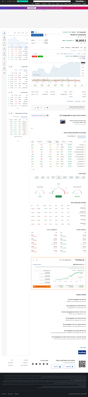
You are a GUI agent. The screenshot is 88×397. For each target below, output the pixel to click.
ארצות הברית (77, 101)
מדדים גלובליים (36, 5)
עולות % (20, 69)
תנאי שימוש (17, 393)
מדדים (84, 5)
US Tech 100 (25, 55)
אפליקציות (26, 360)
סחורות (18, 32)
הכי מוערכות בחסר (24, 116)
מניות (15, 32)
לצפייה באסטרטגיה (37, 264)
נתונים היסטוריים (74, 50)
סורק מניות (44, 3)
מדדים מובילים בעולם (65, 5)
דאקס (27, 57)
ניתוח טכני (67, 47)
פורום (62, 47)
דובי (45, 107)
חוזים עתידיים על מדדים (49, 5)
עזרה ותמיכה (10, 365)
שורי (35, 107)
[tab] (83, 177)
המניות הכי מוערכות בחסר (21, 113)
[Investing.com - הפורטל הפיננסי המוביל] (81, 1)
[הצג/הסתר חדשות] (58, 54)
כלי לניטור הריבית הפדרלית (24, 5)
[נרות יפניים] (84, 54)
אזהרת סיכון (4, 393)
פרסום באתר (10, 362)
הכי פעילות (26, 69)
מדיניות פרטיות (10, 393)
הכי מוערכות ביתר (16, 116)
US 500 (26, 53)
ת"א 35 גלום (25, 51)
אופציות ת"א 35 (72, 5)
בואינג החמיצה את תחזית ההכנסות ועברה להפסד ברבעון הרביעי (78, 121)
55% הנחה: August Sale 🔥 (22, 1)
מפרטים (31, 5)
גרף (81, 47)
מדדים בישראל (78, 5)
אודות (12, 360)
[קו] (82, 54)
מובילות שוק (25, 66)
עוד (32, 128)
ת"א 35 (26, 47)
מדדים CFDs (42, 5)
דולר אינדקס (25, 59)
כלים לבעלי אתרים (24, 365)
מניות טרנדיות (24, 92)
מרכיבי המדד (80, 50)
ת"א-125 (26, 49)
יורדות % (15, 69)
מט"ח (27, 32)
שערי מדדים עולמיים (57, 5)
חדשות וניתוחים (75, 47)
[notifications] (5, 1)
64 (67, 101)
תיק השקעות (25, 362)
